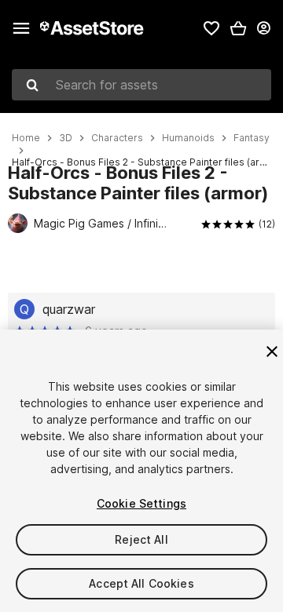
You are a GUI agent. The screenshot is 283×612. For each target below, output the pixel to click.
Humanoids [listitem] (188, 138)
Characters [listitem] (117, 138)
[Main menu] (21, 28)
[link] (211, 28)
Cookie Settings (141, 503)
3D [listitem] (65, 138)
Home (26, 138)
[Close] (272, 351)
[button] (238, 28)
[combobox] (141, 84)
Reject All (141, 539)
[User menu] (263, 28)
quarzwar (68, 309)
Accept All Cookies (141, 583)
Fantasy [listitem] (251, 138)
